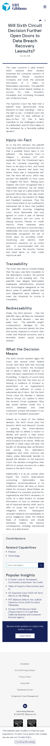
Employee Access (25, 689)
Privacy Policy (25, 676)
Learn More (25, 635)
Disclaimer (25, 664)
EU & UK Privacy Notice (25, 670)
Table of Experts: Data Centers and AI (25, 587)
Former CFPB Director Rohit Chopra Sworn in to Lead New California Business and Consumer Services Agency (24, 613)
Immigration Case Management (25, 696)
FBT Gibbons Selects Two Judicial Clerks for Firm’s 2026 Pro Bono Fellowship (24, 602)
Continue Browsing (25, 741)
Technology (14, 555)
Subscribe (25, 683)
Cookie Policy (24, 737)
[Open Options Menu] (45, 20)
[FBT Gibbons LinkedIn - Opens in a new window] (25, 706)
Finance (12, 551)
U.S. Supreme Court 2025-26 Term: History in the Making (25, 594)
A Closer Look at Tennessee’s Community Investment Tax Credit (25, 581)
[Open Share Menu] (40, 20)
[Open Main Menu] (45, 6)
